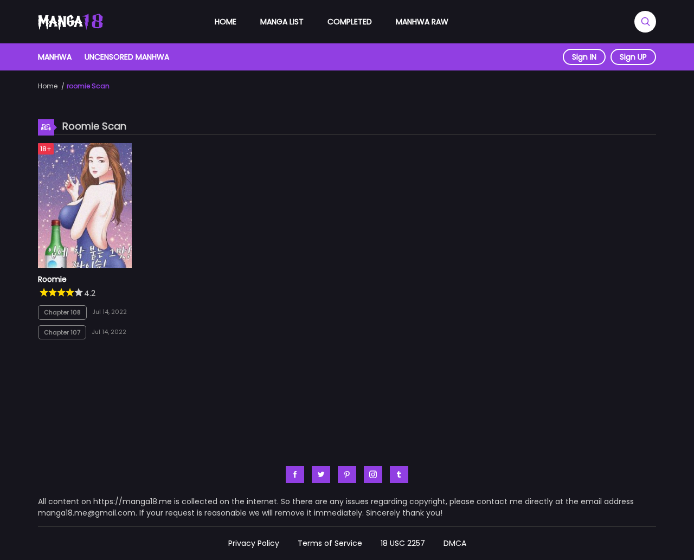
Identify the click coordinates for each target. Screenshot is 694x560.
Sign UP (633, 57)
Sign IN (584, 57)
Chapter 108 (62, 312)
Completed (349, 21)
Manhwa (55, 57)
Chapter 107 (62, 332)
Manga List (282, 21)
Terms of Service (330, 543)
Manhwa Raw (422, 21)
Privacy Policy (253, 543)
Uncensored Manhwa (127, 57)
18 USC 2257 (403, 543)
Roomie (52, 279)
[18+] (85, 265)
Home (225, 21)
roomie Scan (88, 86)
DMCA (455, 543)
